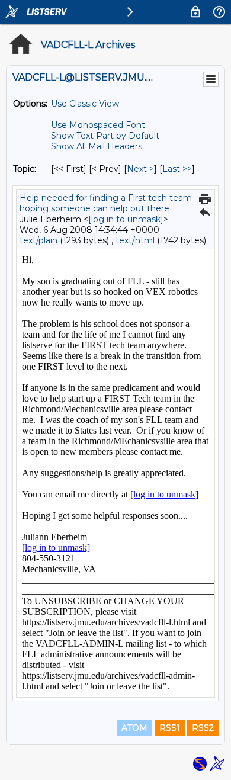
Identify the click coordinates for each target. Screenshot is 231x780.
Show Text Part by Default (105, 135)
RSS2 (203, 728)
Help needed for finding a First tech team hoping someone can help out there (106, 203)
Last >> (177, 168)
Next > (140, 168)
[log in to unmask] (125, 219)
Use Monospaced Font (98, 125)
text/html (135, 240)
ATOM (134, 728)
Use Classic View (85, 103)
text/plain (38, 240)
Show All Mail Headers (96, 146)
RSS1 (169, 728)
